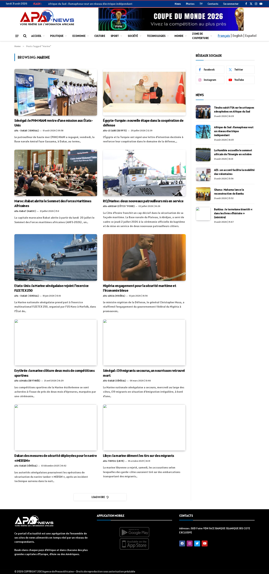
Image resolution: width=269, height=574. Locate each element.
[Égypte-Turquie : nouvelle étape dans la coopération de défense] (144, 92)
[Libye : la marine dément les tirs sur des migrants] (144, 427)
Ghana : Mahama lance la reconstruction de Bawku (229, 191)
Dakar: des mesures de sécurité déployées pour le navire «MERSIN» (55, 458)
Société (133, 36)
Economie (78, 36)
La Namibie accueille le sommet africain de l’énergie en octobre (233, 152)
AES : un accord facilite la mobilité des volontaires (234, 172)
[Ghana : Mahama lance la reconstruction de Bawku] (203, 194)
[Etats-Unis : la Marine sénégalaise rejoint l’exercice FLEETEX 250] (55, 257)
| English (236, 35)
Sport (115, 36)
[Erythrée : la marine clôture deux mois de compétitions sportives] (55, 342)
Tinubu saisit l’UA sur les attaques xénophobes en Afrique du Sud (234, 109)
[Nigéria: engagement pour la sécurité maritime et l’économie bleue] (144, 257)
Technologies (156, 36)
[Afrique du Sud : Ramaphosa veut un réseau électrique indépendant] (203, 131)
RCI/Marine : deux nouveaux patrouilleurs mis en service (143, 201)
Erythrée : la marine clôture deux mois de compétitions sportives (54, 372)
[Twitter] (197, 543)
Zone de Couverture (200, 36)
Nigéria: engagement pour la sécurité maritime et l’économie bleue (139, 288)
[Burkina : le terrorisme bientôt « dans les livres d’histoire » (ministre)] (203, 213)
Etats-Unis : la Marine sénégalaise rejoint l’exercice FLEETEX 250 (51, 288)
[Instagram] (190, 543)
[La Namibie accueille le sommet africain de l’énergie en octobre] (203, 154)
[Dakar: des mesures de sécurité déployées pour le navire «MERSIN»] (55, 427)
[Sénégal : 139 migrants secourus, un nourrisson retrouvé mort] (144, 342)
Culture (99, 36)
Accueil (36, 36)
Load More (98, 497)
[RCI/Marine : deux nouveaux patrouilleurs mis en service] (144, 173)
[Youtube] (205, 543)
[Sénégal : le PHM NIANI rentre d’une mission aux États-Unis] (55, 92)
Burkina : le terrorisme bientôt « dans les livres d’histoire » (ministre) (233, 213)
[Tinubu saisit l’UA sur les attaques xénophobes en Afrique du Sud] (203, 112)
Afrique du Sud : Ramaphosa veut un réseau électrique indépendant (90, 4)
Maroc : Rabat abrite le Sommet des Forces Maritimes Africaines (52, 203)
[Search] (24, 36)
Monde (179, 36)
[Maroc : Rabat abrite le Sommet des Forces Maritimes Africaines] (55, 173)
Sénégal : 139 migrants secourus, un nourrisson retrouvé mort (144, 372)
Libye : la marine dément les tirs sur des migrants (138, 455)
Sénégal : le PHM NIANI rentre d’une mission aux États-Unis (53, 122)
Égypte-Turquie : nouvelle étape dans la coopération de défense (143, 122)
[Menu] (17, 36)
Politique (56, 36)
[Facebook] (182, 543)
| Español (250, 35)
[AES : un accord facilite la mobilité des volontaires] (203, 174)
